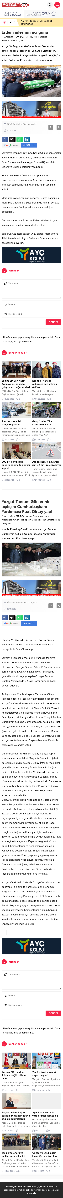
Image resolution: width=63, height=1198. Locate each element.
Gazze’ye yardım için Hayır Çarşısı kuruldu (44, 1154)
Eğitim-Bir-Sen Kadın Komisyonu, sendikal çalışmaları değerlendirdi (16, 384)
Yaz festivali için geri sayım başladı (44, 1074)
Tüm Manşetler (40, 37)
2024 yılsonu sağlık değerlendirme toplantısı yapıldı (16, 465)
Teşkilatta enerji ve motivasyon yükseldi (13, 1154)
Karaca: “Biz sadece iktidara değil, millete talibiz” (14, 1075)
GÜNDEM (20, 37)
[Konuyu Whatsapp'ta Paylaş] (19, 139)
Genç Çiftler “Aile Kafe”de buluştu (42, 423)
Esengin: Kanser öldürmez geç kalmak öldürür (44, 384)
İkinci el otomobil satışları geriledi (11, 423)
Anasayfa (8, 37)
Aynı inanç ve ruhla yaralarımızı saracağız (45, 1114)
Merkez (29, 37)
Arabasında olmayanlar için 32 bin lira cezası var (46, 463)
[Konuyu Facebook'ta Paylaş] (5, 139)
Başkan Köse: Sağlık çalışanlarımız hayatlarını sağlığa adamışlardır (16, 1116)
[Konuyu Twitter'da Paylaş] (12, 139)
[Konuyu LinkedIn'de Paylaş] (27, 139)
